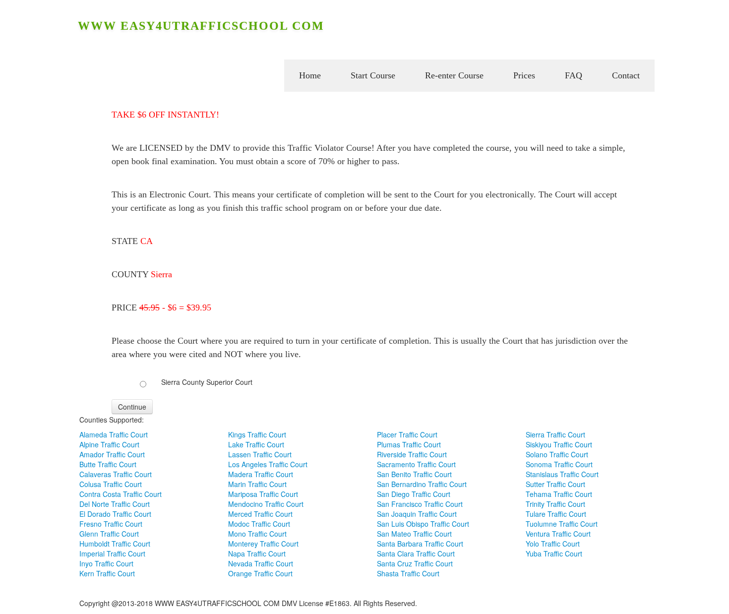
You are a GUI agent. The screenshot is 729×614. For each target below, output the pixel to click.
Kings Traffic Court (257, 434)
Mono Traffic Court (257, 534)
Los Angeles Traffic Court (267, 464)
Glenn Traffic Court (109, 534)
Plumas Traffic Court (409, 444)
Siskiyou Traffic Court (559, 444)
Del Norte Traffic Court (114, 504)
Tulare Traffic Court (556, 514)
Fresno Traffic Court (110, 524)
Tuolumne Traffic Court (562, 524)
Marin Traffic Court (257, 484)
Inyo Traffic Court (106, 563)
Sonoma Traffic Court (559, 464)
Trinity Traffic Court (555, 504)
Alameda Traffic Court (113, 434)
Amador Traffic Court (112, 454)
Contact (626, 75)
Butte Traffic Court (107, 464)
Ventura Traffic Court (558, 534)
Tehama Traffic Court (559, 494)
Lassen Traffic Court (260, 454)
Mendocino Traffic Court (266, 504)
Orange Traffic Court (260, 573)
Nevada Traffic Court (260, 563)
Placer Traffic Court (407, 434)
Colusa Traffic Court (110, 484)
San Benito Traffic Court (414, 474)
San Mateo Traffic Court (414, 534)
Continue (132, 407)
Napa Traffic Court (257, 553)
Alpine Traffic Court (109, 444)
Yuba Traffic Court (554, 553)
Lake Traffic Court (256, 444)
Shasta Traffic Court (408, 573)
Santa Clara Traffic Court (416, 553)
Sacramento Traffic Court (416, 464)
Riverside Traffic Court (412, 454)
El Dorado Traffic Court (115, 514)
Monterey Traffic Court (263, 544)
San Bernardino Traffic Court (422, 484)
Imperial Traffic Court (112, 553)
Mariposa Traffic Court (263, 494)
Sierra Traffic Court (555, 434)
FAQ (573, 75)
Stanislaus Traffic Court (562, 474)
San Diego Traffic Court (413, 494)
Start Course (373, 75)
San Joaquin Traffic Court (417, 514)
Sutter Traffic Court (555, 484)
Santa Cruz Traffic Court (415, 563)
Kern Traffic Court (107, 573)
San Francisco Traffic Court (420, 504)
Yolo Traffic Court (553, 544)
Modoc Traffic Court (259, 524)
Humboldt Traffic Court (114, 544)
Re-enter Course (454, 75)
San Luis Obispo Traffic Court (423, 524)
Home (310, 75)
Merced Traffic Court (260, 514)
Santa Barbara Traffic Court (420, 544)
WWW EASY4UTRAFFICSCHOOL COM (201, 25)
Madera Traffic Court (260, 474)
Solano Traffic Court (557, 454)
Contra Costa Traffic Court (120, 494)
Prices (524, 75)
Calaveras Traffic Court (115, 474)
